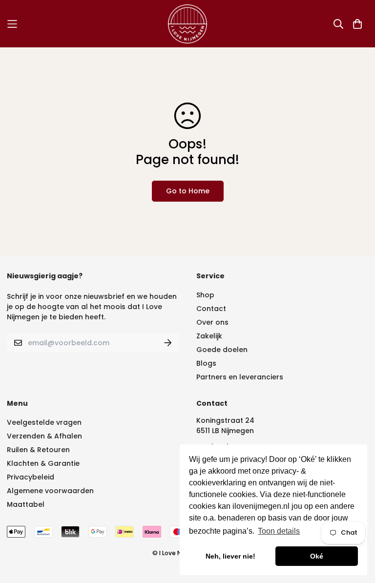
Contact (211, 308)
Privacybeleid (30, 477)
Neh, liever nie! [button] (230, 556)
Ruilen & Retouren (38, 450)
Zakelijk (209, 336)
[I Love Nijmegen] (187, 23)
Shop (205, 295)
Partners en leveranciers (239, 377)
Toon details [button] (279, 531)
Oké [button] (316, 556)
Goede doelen (222, 349)
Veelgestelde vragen (44, 422)
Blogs (206, 363)
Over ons (212, 322)
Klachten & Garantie (43, 463)
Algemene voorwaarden (50, 491)
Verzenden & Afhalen (44, 436)
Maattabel (25, 504)
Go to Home (187, 191)
